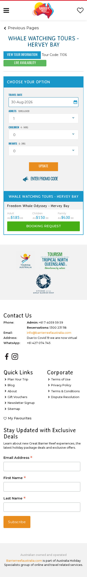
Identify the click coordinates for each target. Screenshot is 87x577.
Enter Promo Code (44, 179)
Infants (17, 144)
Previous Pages (23, 27)
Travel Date (15, 95)
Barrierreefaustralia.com (24, 560)
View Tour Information (22, 55)
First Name (14, 478)
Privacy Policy (61, 385)
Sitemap (14, 409)
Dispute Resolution (65, 397)
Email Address (17, 458)
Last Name (14, 499)
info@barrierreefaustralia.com (49, 332)
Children (18, 127)
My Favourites (20, 418)
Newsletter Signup (21, 403)
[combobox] (43, 118)
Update (43, 166)
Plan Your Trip (18, 379)
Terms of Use (61, 379)
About (12, 391)
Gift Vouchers (17, 397)
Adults (19, 111)
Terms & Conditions (65, 391)
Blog (11, 385)
